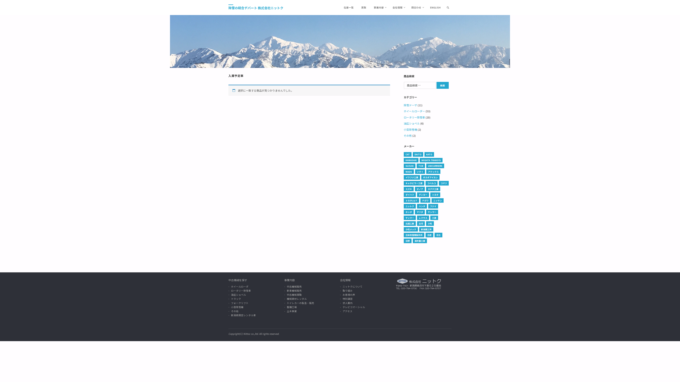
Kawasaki (411, 160)
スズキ (409, 188)
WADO (409, 171)
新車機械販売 (294, 290)
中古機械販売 (294, 286)
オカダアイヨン (430, 177)
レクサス (423, 217)
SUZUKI (410, 165)
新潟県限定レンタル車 (243, 315)
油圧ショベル (412, 123)
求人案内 (348, 303)
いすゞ (420, 171)
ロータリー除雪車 (414, 117)
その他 (408, 135)
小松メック (411, 229)
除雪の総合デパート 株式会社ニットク (255, 7)
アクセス (347, 311)
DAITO (418, 154)
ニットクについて (352, 286)
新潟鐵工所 (426, 229)
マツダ (420, 211)
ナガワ (425, 200)
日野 (408, 240)
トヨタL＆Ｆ (411, 200)
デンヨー (423, 194)
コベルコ (431, 183)
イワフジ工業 (412, 177)
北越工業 (410, 223)
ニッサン (437, 200)
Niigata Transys (431, 160)
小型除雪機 (410, 129)
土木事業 (292, 311)
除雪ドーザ (410, 105)
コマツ (444, 183)
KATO (429, 154)
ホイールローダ (239, 286)
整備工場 (292, 307)
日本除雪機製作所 (414, 234)
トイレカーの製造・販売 (300, 303)
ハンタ (422, 206)
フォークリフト (239, 303)
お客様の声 (349, 294)
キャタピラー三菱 (414, 183)
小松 (430, 223)
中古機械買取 (294, 294)
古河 (421, 223)
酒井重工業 (420, 240)
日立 (438, 234)
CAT (408, 154)
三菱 (434, 217)
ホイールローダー (414, 111)
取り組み (348, 290)
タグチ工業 (433, 188)
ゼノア (420, 188)
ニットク (410, 206)
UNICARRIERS (435, 165)
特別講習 (348, 298)
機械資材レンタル (297, 298)
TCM (420, 165)
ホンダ (409, 211)
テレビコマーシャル (354, 307)
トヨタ (435, 194)
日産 (429, 234)
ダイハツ (410, 194)
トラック (236, 298)
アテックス (433, 171)
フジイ (433, 206)
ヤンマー (432, 211)
